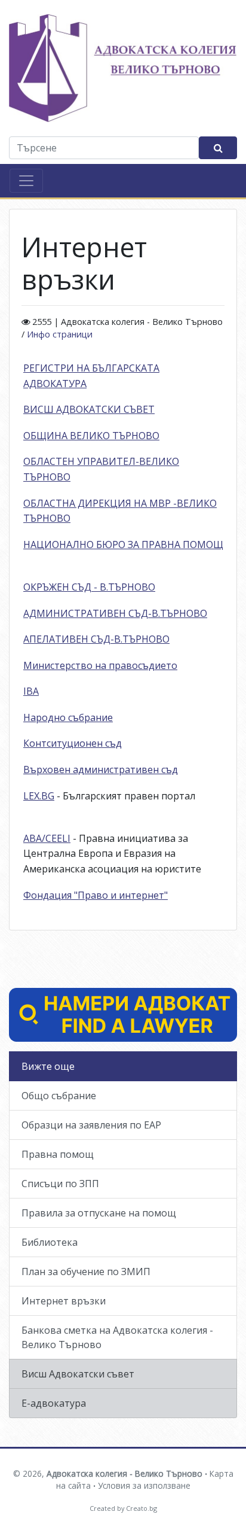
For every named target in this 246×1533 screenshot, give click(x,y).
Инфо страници (60, 334)
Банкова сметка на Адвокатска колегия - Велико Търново (117, 1337)
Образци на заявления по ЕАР (91, 1125)
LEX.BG (38, 795)
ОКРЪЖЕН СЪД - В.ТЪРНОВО (89, 587)
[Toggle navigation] (26, 181)
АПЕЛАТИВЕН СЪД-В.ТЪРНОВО (96, 639)
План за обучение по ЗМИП (85, 1271)
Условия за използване (144, 1485)
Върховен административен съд (100, 769)
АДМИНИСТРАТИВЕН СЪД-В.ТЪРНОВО (115, 613)
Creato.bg (141, 1508)
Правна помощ (57, 1154)
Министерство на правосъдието (100, 665)
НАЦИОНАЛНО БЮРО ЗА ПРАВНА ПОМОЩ (123, 544)
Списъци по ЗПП (60, 1183)
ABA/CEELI (46, 838)
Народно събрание (68, 717)
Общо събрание (58, 1095)
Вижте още (48, 1066)
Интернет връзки (63, 1300)
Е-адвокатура (53, 1403)
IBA (31, 691)
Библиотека (49, 1242)
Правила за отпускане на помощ (98, 1212)
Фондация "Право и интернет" (95, 895)
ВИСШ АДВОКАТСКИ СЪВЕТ (89, 409)
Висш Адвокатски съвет (77, 1373)
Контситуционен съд (72, 743)
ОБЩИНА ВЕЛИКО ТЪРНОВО (91, 435)
